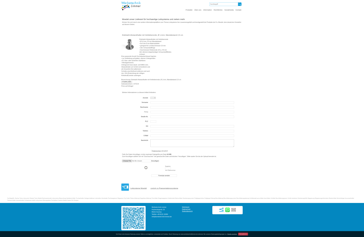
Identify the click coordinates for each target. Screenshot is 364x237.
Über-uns (197, 10)
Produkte (189, 10)
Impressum (185, 207)
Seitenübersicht (187, 211)
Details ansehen (232, 234)
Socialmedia (229, 10)
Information (207, 10)
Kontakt (238, 10)
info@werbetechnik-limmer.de (162, 216)
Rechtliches (218, 10)
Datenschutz (156, 151)
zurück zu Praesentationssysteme (164, 188)
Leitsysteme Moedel (138, 188)
